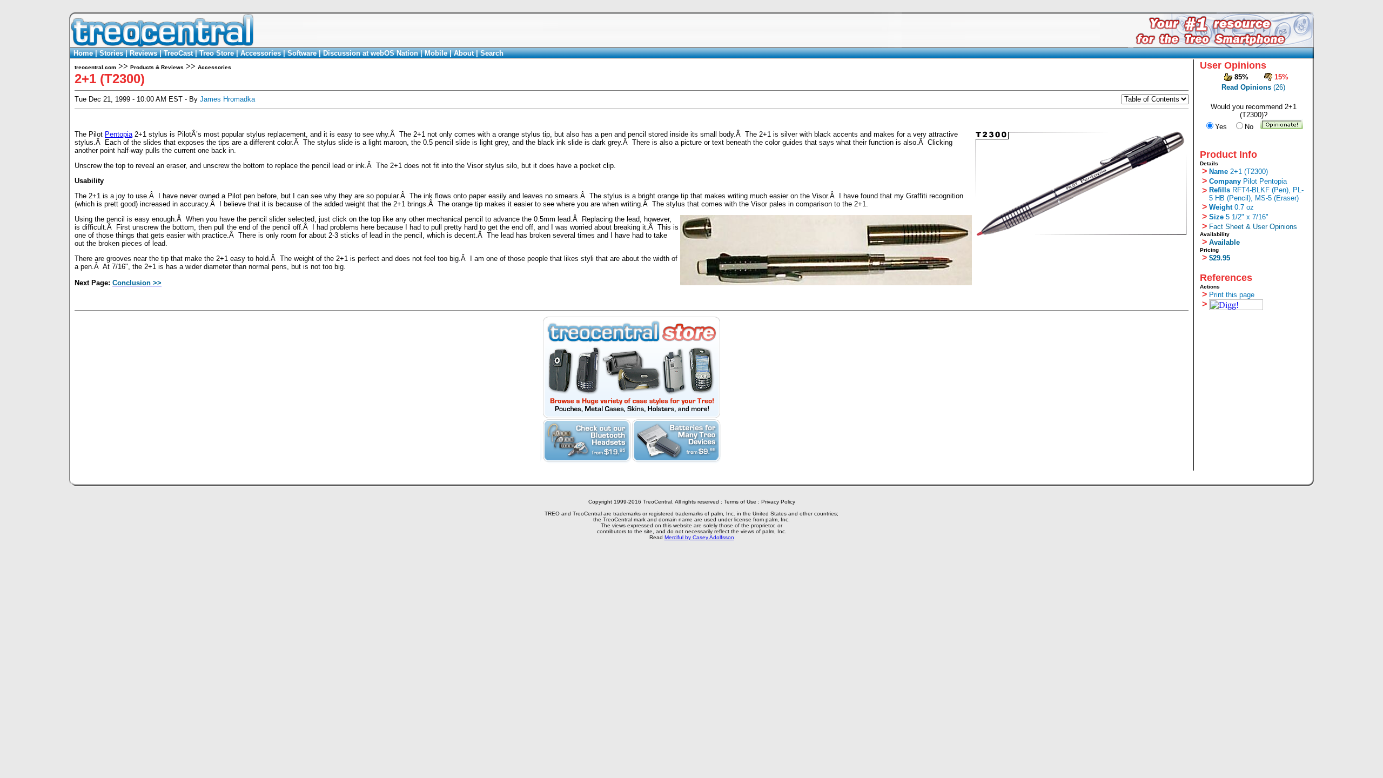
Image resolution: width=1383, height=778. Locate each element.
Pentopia (118, 134)
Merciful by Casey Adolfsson (699, 537)
